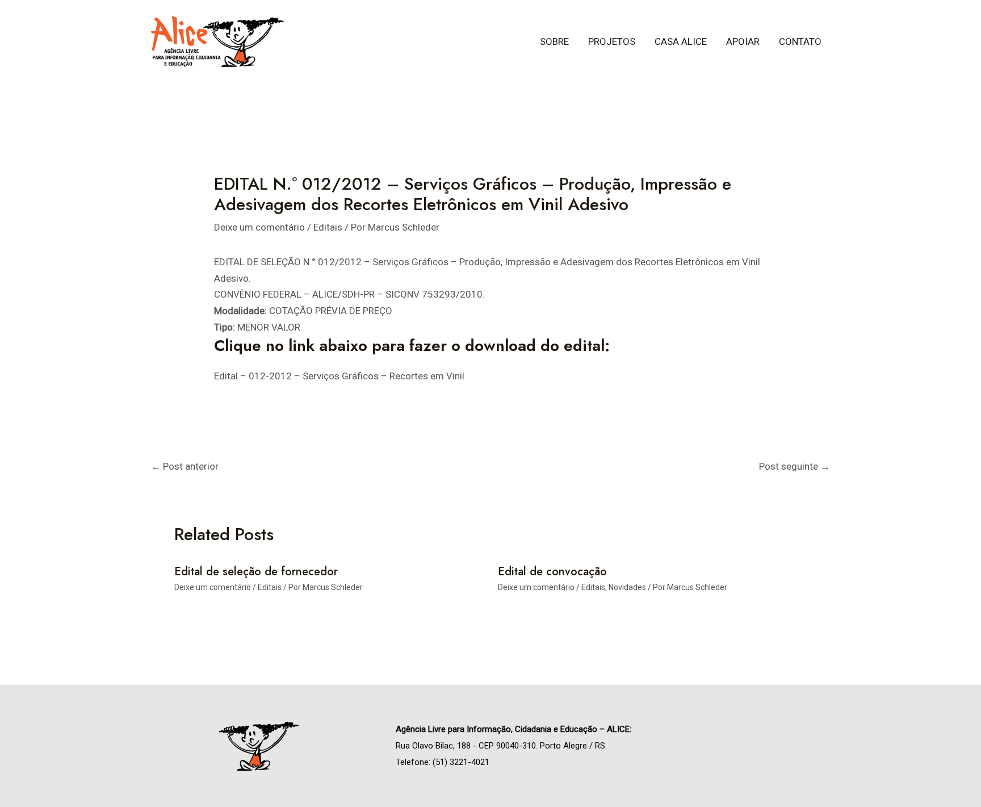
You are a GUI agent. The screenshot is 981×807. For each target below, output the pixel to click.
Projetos (611, 41)
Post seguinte (794, 466)
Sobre (554, 41)
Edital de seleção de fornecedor (256, 571)
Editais (327, 227)
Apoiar (743, 41)
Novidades (627, 587)
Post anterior (185, 466)
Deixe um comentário (259, 227)
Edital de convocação (552, 571)
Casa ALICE (681, 41)
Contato (800, 41)
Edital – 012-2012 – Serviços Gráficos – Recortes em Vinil (339, 376)
